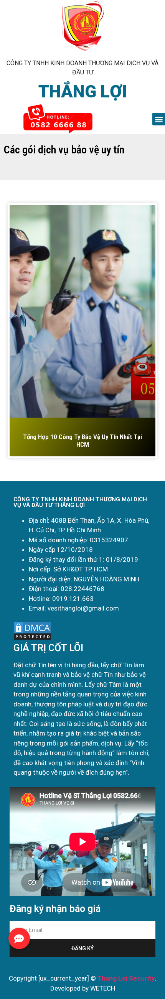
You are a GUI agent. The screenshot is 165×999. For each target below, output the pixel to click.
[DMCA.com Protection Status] (32, 638)
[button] (158, 119)
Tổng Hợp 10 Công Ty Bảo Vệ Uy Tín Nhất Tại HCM (82, 440)
